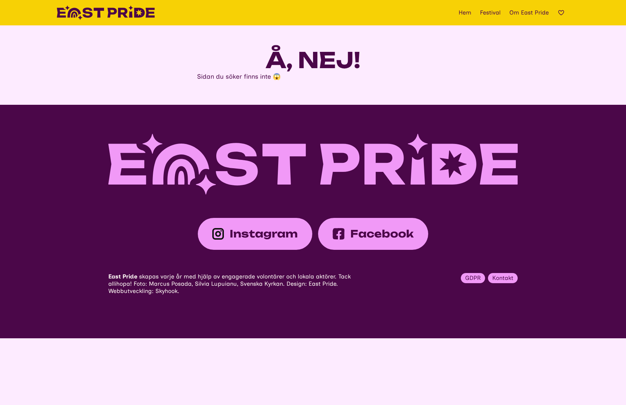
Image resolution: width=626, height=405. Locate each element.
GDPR (473, 277)
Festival (490, 12)
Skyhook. (167, 291)
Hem (465, 12)
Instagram (264, 233)
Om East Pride (529, 12)
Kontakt (502, 277)
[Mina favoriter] (561, 12)
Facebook (382, 233)
